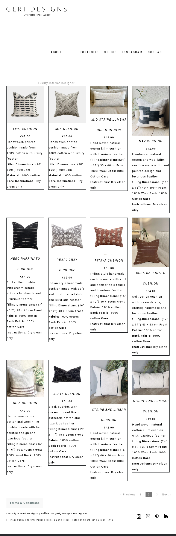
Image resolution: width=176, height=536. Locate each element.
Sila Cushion (25, 403)
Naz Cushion (151, 141)
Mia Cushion (67, 128)
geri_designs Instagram (71, 513)
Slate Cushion (67, 393)
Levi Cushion (25, 128)
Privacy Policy (16, 520)
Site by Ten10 (105, 520)
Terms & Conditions (57, 520)
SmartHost (89, 520)
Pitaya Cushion (109, 260)
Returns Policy (35, 520)
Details (25, 105)
